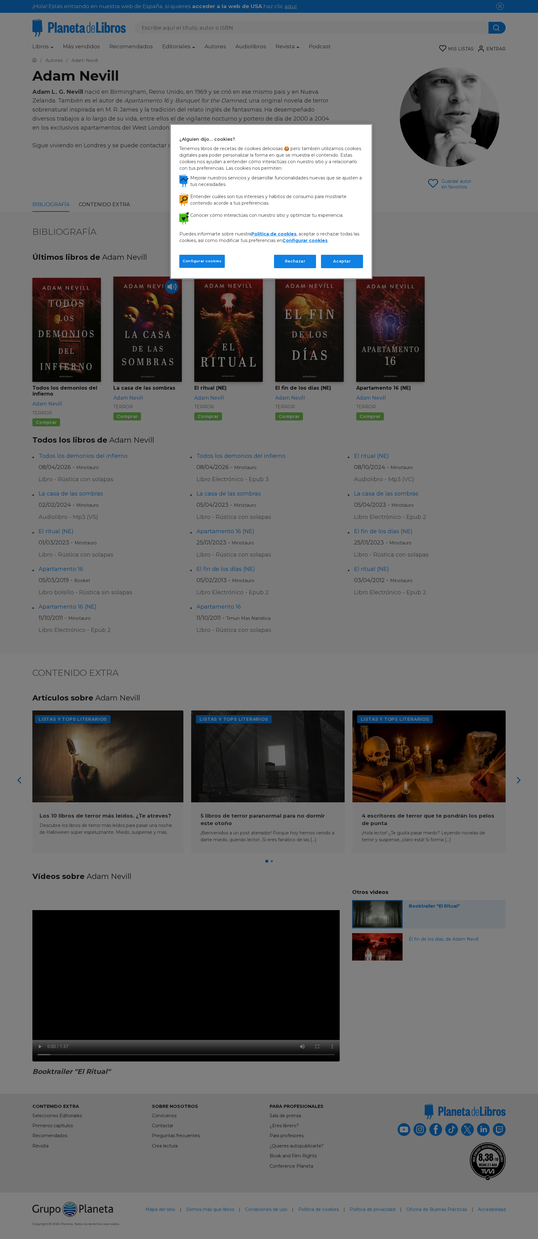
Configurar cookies (202, 261)
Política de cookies (273, 234)
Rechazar (295, 261)
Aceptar (342, 261)
